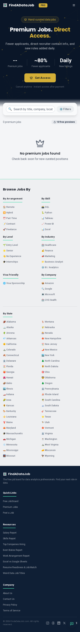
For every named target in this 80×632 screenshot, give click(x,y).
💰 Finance (47, 250)
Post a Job (8, 513)
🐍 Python (46, 212)
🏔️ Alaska (8, 327)
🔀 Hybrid (8, 212)
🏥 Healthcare (48, 245)
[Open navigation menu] (74, 5)
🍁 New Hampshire (51, 338)
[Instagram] (47, 623)
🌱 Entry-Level (10, 245)
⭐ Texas (46, 416)
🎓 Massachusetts (13, 433)
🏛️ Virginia (47, 433)
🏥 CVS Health (49, 300)
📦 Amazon (47, 283)
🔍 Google (46, 289)
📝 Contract (9, 224)
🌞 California (9, 344)
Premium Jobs (10, 507)
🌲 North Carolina (50, 361)
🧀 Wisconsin (48, 450)
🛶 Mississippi (10, 450)
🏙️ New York (47, 355)
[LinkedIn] (58, 623)
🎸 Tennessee (48, 411)
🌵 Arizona (9, 333)
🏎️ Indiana (8, 394)
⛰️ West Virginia (49, 444)
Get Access (42, 78)
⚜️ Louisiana (9, 416)
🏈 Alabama (9, 321)
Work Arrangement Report (16, 556)
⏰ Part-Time (10, 218)
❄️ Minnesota (10, 444)
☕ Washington (49, 439)
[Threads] (53, 623)
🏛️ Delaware (9, 361)
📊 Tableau (47, 218)
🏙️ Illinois (8, 389)
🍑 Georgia (8, 372)
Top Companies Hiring (14, 544)
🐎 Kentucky (9, 411)
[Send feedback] (71, 623)
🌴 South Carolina (50, 400)
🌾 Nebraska (48, 327)
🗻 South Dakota (50, 405)
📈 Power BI (47, 224)
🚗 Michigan (9, 439)
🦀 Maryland (9, 428)
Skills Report (9, 538)
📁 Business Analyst (52, 262)
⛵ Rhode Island (49, 394)
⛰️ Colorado (9, 349)
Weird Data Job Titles (14, 573)
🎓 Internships (10, 262)
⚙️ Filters (65, 109)
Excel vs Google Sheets (15, 561)
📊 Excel (45, 229)
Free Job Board (10, 501)
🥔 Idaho (7, 383)
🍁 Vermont (47, 428)
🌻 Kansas (8, 405)
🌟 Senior (8, 250)
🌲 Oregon (46, 383)
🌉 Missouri (9, 456)
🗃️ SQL (45, 207)
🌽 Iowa (7, 400)
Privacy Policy (10, 605)
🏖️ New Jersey (49, 344)
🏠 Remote (9, 207)
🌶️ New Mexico (49, 349)
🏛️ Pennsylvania (50, 389)
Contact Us (9, 599)
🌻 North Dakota (49, 366)
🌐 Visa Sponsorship (14, 283)
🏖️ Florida (8, 366)
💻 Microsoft (48, 294)
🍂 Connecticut (11, 355)
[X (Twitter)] (64, 623)
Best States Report (12, 550)
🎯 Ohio (45, 372)
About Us (7, 593)
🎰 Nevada (47, 333)
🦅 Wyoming (47, 456)
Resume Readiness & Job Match (20, 567)
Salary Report (10, 532)
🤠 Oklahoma (48, 377)
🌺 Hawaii (8, 377)
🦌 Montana (47, 321)
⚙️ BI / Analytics (50, 267)
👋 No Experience (12, 256)
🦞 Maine (8, 422)
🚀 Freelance (10, 229)
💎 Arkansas (9, 338)
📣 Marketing (48, 256)
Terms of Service (11, 610)
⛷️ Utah (45, 422)
